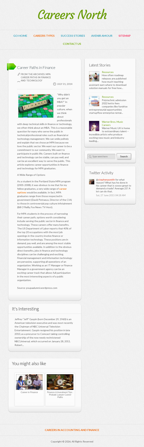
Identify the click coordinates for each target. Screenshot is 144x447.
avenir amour (101, 35)
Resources (108, 71)
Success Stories (73, 35)
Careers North (72, 14)
